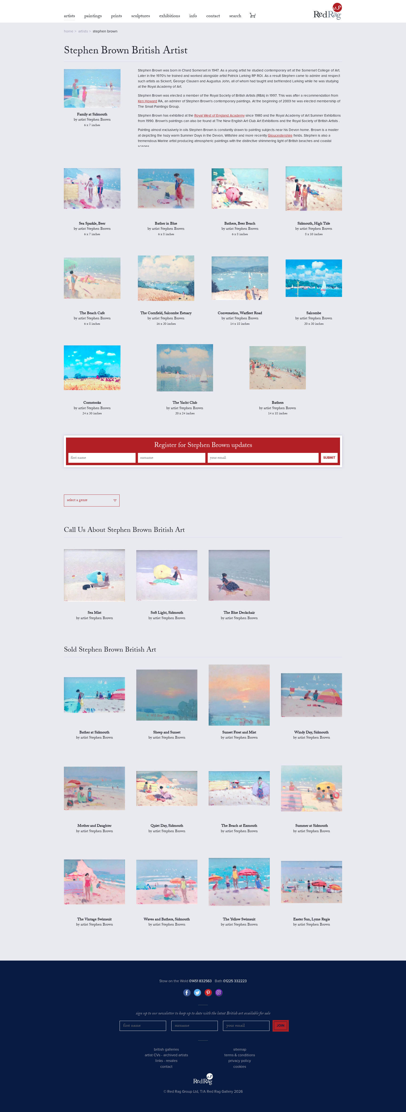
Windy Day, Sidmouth (311, 733)
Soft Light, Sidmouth (167, 613)
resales (171, 1060)
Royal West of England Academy (219, 115)
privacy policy (239, 1060)
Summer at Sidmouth (311, 826)
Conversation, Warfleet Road (240, 313)
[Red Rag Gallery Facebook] (187, 993)
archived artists (175, 1055)
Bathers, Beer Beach (239, 224)
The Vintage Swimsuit (94, 919)
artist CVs (152, 1055)
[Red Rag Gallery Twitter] (197, 993)
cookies (239, 1066)
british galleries (166, 1049)
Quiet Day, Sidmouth (167, 826)
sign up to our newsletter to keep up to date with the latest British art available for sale (203, 1014)
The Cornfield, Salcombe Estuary (166, 313)
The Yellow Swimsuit (239, 919)
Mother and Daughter (94, 826)
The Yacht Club (185, 403)
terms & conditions (239, 1055)
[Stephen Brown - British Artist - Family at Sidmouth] (92, 88)
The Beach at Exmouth (239, 826)
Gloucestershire (280, 135)
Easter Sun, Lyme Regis (311, 919)
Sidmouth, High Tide (313, 224)
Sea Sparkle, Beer (92, 224)
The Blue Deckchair (239, 613)
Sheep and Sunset (166, 733)
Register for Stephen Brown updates (203, 446)
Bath (231, 981)
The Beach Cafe (92, 313)
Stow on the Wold (185, 981)
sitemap (239, 1049)
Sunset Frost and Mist (239, 733)
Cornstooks (92, 403)
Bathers (278, 403)
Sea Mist (94, 613)
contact (166, 1066)
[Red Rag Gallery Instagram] (219, 993)
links (159, 1060)
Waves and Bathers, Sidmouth (167, 919)
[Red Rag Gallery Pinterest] (208, 993)
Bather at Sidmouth (94, 733)
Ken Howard (147, 101)
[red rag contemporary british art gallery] (327, 11)
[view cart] (252, 15)
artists (83, 31)
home (68, 31)
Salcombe (313, 313)
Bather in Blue (166, 224)
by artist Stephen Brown (92, 123)
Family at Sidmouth (92, 115)
